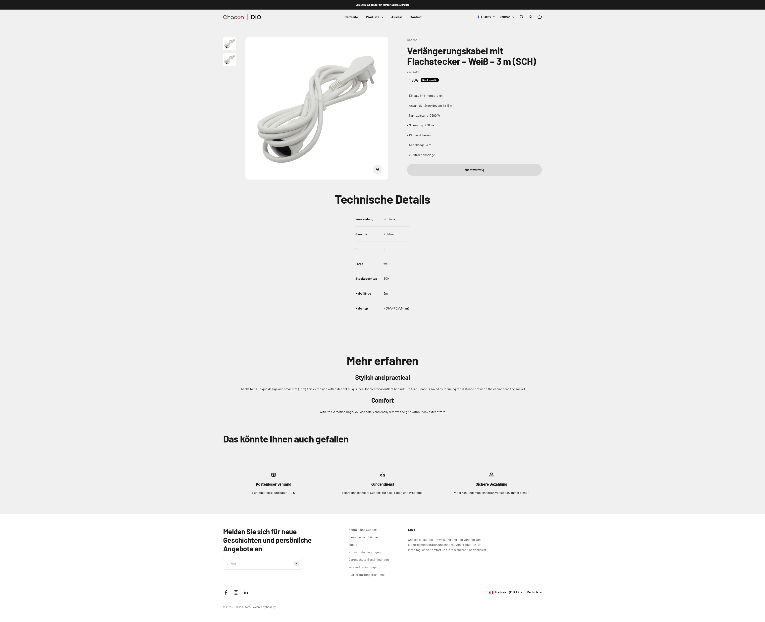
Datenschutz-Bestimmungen (368, 559)
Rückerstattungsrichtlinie (366, 574)
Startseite (351, 17)
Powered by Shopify (264, 606)
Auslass (396, 17)
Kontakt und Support (363, 529)
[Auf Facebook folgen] (226, 592)
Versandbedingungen (363, 567)
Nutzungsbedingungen (364, 552)
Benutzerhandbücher (363, 537)
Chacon (412, 40)
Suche (352, 544)
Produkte (372, 17)
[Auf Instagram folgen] (236, 592)
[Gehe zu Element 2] (229, 60)
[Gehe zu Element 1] (229, 44)
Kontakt (416, 17)
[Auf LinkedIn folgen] (246, 592)
